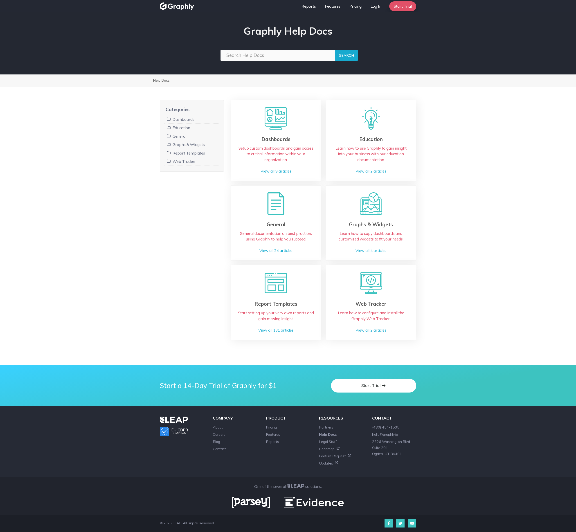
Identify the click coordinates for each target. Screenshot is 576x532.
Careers (219, 434)
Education (181, 127)
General (179, 136)
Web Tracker (184, 161)
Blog (216, 441)
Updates (326, 463)
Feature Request (333, 456)
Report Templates (189, 153)
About (218, 427)
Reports (309, 6)
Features (332, 6)
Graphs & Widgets (189, 144)
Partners (326, 427)
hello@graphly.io (385, 434)
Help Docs (161, 80)
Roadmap (327, 449)
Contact (219, 449)
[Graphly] (178, 6)
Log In (376, 6)
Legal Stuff (328, 441)
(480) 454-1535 (385, 427)
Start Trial (403, 6)
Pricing (355, 6)
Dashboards (183, 119)
